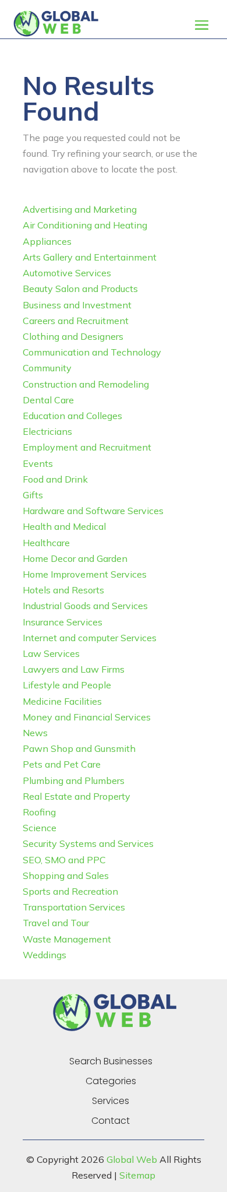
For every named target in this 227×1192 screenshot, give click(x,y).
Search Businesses (110, 1061)
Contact (110, 1121)
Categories (111, 1081)
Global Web (132, 1159)
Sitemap (137, 1175)
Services (110, 1101)
